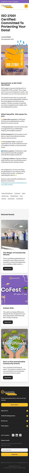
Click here (15, 1)
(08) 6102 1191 (10, 467)
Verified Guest (14, 196)
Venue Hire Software (7, 193)
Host (21, 196)
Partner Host (5, 196)
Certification (19, 198)
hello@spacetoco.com (14, 466)
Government (11, 198)
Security (4, 198)
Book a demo (14, 405)
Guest (23, 193)
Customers (17, 193)
